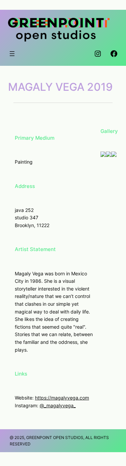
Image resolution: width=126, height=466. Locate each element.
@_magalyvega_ (58, 405)
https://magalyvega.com (62, 398)
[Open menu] (12, 54)
